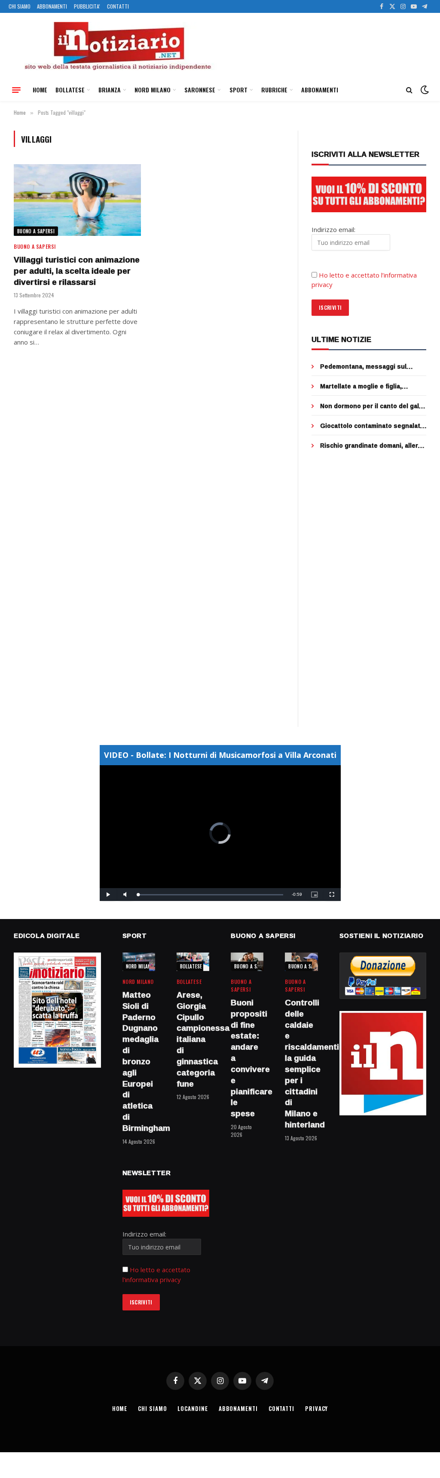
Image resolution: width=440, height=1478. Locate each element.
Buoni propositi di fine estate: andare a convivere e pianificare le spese (247, 1058)
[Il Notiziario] (117, 46)
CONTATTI (118, 6)
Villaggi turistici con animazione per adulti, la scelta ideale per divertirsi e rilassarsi (77, 270)
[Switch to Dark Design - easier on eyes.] (423, 90)
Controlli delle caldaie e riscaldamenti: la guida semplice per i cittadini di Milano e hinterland (301, 1063)
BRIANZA (109, 89)
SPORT (238, 89)
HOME (40, 89)
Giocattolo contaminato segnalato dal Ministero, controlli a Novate (372, 425)
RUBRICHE (274, 89)
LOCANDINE (192, 1408)
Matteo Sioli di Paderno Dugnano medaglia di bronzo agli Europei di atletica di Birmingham (138, 1061)
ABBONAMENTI (52, 6)
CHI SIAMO (20, 6)
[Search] (409, 90)
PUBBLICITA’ (87, 6)
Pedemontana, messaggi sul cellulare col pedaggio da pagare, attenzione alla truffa (370, 366)
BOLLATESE (70, 89)
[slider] (210, 894)
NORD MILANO (152, 89)
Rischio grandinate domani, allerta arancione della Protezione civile (372, 445)
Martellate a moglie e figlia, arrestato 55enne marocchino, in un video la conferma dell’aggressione (369, 386)
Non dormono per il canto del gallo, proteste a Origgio (373, 406)
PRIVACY (316, 1408)
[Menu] (16, 89)
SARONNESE (199, 89)
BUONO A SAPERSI (36, 231)
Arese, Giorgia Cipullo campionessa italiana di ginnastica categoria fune (193, 1039)
